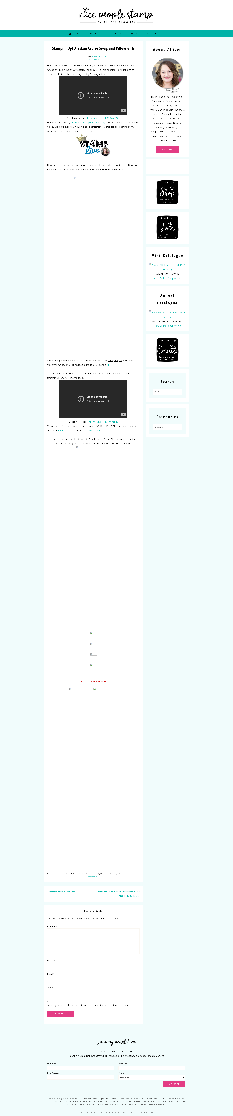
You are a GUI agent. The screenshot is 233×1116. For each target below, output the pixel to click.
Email (50, 974)
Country (121, 1073)
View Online (160, 278)
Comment (53, 926)
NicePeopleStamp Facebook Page (89, 122)
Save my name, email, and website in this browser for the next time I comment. (88, 1005)
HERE (109, 364)
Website (51, 987)
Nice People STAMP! (116, 15)
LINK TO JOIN (95, 430)
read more (167, 149)
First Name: (52, 1064)
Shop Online (174, 278)
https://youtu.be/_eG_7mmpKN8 (102, 421)
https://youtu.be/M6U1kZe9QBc (103, 118)
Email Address (53, 1073)
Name (51, 960)
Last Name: (122, 1064)
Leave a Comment (93, 59)
